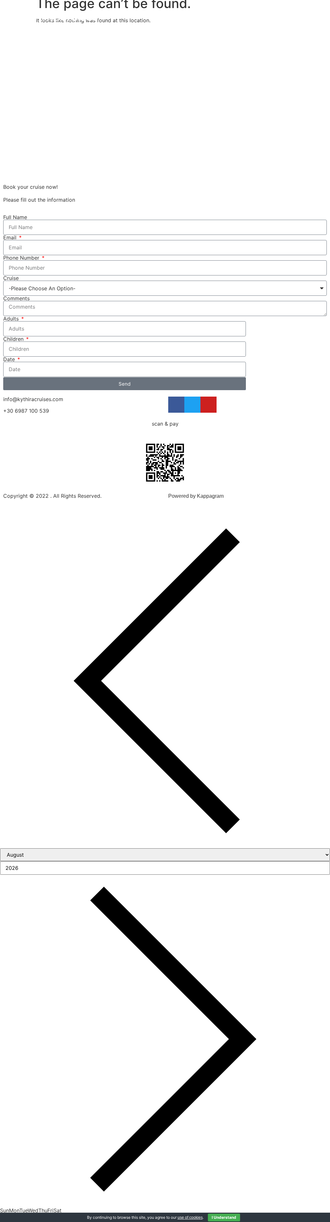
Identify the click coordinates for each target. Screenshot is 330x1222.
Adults (11, 318)
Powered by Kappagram (196, 496)
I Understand (224, 1217)
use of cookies (190, 1217)
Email (10, 237)
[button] (316, 15)
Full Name (15, 217)
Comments (16, 298)
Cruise (11, 278)
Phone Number (22, 257)
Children (14, 339)
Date (9, 359)
